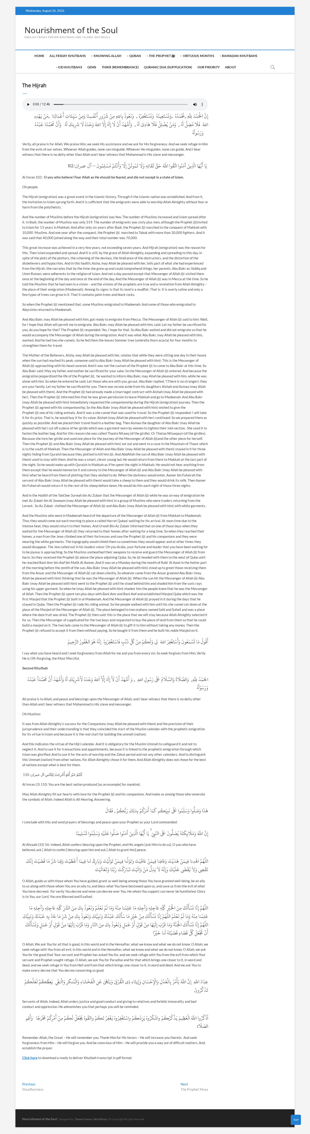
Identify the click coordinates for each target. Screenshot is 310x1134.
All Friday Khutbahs (67, 56)
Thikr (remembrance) (120, 67)
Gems (91, 67)
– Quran (134, 56)
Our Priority (208, 67)
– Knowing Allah (106, 56)
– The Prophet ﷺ (160, 56)
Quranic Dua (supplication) (168, 67)
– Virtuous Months (197, 56)
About (230, 67)
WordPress (100, 1119)
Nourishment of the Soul (71, 30)
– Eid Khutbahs (69, 67)
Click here (29, 1058)
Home (39, 56)
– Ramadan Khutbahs (238, 56)
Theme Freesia (83, 1119)
